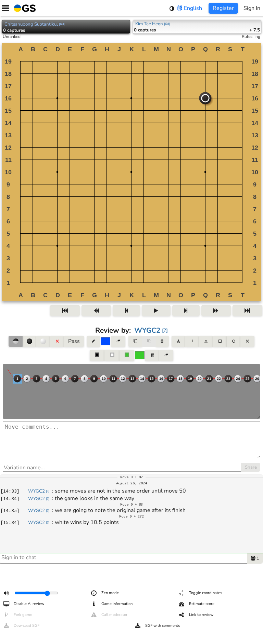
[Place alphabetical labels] (178, 341)
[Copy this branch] (135, 341)
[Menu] (5, 8)
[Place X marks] (247, 341)
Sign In (251, 8)
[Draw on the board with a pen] (93, 341)
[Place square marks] (220, 341)
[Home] (23, 8)
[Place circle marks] (233, 341)
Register (223, 8)
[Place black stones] (29, 341)
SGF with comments (162, 625)
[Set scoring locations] (97, 355)
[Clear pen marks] (118, 341)
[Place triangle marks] (206, 341)
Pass (74, 341)
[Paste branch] (149, 341)
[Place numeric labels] (192, 341)
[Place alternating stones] (15, 341)
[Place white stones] (43, 341)
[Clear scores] (166, 355)
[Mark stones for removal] (57, 341)
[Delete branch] (162, 341)
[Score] (152, 355)
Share (251, 467)
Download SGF (26, 625)
